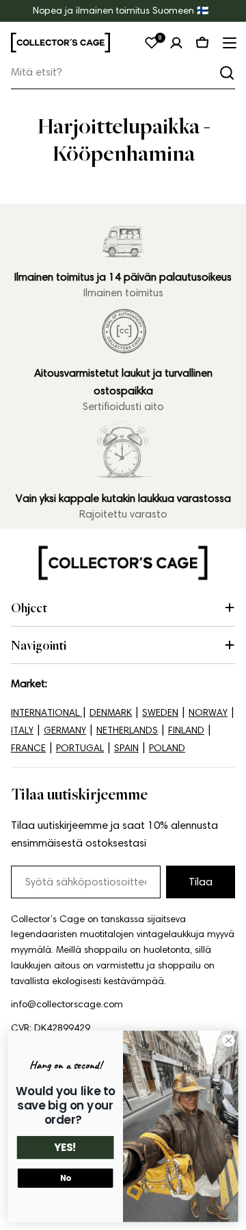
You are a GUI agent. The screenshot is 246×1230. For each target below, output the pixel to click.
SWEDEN (160, 713)
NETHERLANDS (127, 730)
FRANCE (28, 748)
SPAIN (126, 748)
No (65, 1178)
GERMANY (65, 730)
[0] (152, 43)
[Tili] (176, 43)
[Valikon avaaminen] (228, 43)
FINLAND (186, 730)
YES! (65, 1148)
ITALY (22, 730)
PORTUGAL (80, 748)
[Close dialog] (229, 1040)
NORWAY (208, 713)
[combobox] (123, 72)
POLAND (167, 748)
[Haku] (227, 73)
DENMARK (111, 713)
